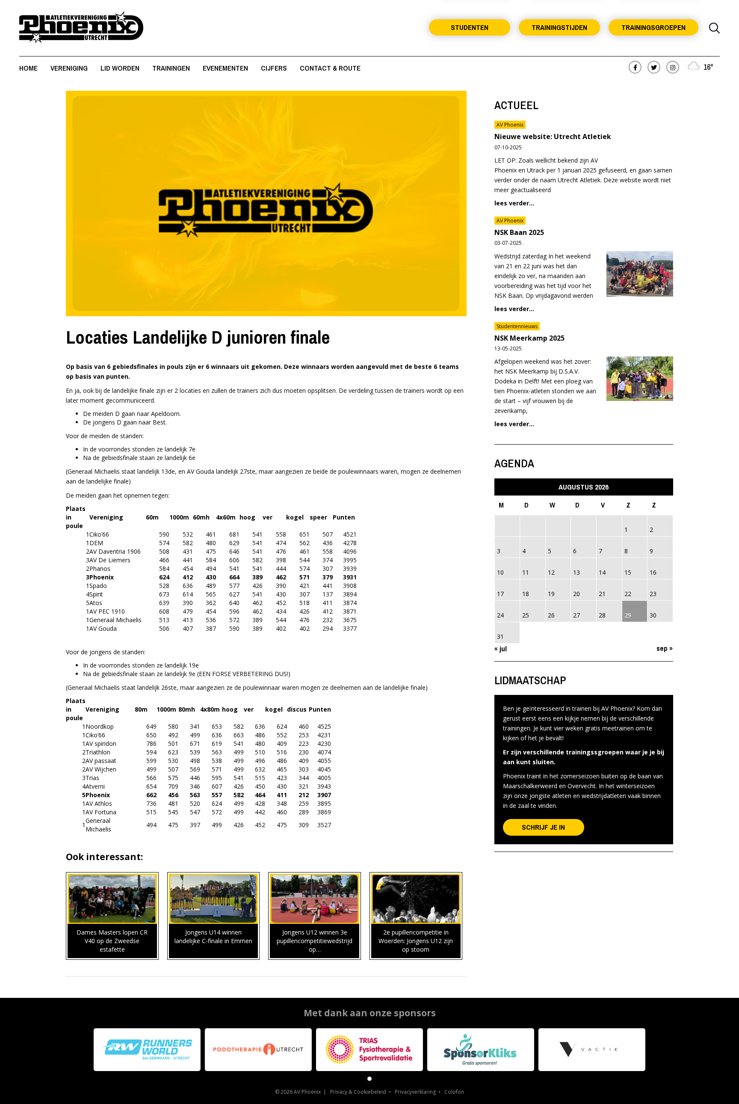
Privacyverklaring (415, 1091)
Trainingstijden (559, 27)
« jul (500, 648)
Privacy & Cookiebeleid (358, 1091)
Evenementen (225, 68)
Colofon (454, 1091)
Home (28, 68)
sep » (664, 648)
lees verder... (514, 203)
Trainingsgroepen (653, 27)
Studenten (469, 27)
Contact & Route (330, 68)
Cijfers (274, 68)
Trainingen (171, 68)
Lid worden (120, 68)
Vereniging (69, 68)
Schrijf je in (543, 827)
